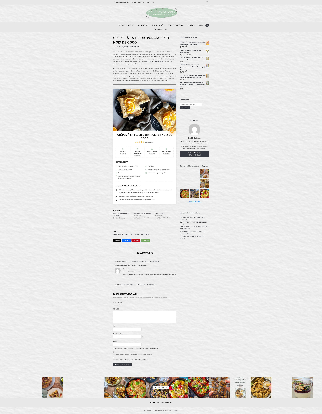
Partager (127, 240)
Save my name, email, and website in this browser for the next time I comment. (136, 348)
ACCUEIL (152, 402)
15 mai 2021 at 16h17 (128, 271)
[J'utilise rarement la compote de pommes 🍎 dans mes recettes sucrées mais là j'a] (219, 387)
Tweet (118, 240)
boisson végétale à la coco (121, 234)
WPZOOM (175, 410)
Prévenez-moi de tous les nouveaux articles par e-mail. (130, 360)
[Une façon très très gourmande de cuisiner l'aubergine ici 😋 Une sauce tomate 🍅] (198, 387)
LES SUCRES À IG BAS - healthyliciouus (134, 265)
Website (115, 341)
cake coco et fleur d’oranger (154, 61)
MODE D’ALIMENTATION (176, 25)
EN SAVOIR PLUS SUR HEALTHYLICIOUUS (194, 154)
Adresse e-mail (118, 333)
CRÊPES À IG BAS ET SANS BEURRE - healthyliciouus (138, 285)
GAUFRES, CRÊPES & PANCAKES (128, 47)
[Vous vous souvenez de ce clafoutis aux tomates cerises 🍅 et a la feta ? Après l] (194, 173)
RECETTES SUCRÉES (158, 25)
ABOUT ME (141, 2)
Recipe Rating (117, 302)
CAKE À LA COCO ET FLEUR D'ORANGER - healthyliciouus (140, 261)
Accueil (133, 2)
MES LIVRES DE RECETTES (121, 2)
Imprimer (146, 240)
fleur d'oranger (135, 234)
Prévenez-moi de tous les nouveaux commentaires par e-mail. (132, 354)
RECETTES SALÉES (142, 25)
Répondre (138, 271)
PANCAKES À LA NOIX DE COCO (143, 214)
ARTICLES (201, 25)
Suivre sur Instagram (194, 201)
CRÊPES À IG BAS (159, 214)
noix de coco (145, 234)
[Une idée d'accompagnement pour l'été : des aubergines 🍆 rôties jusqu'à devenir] (194, 183)
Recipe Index (150, 2)
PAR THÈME (190, 25)
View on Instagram (161, 387)
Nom (114, 326)
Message (116, 309)
